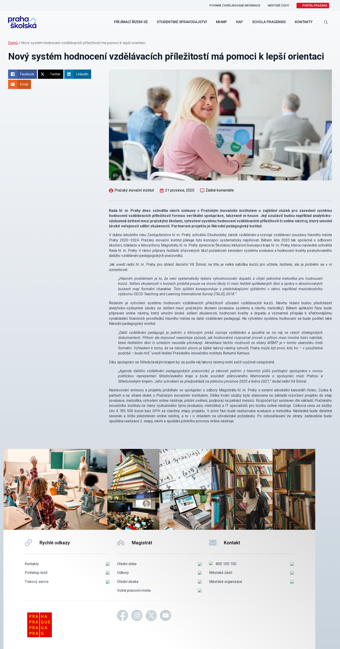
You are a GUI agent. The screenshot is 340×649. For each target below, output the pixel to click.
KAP (239, 22)
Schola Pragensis (269, 22)
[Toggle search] (326, 22)
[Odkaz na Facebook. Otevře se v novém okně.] (122, 616)
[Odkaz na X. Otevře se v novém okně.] (151, 616)
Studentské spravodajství (182, 22)
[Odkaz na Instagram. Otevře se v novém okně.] (136, 616)
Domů (13, 43)
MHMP (221, 22)
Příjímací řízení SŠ (131, 22)
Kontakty (303, 22)
